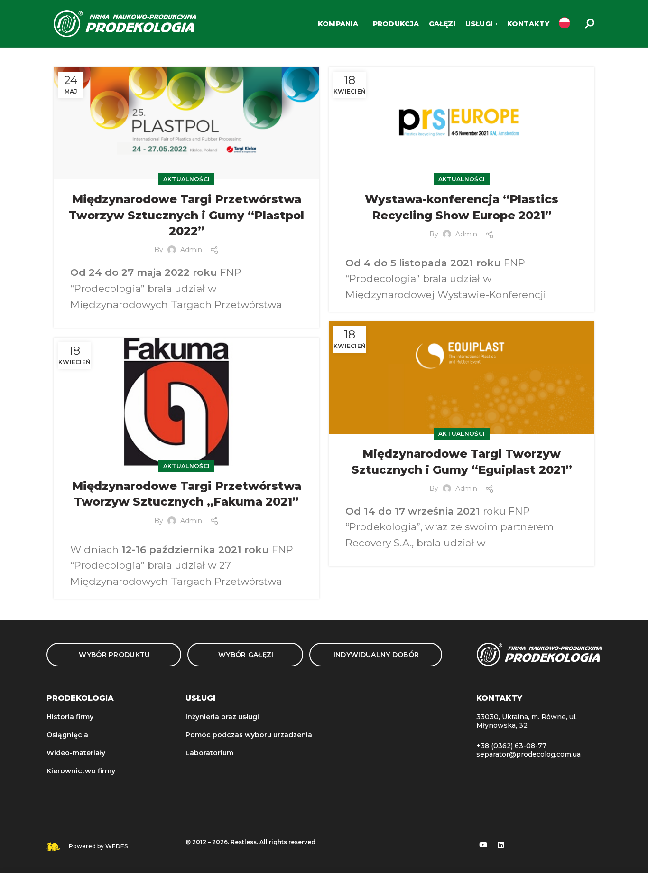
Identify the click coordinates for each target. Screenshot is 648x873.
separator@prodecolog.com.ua (528, 754)
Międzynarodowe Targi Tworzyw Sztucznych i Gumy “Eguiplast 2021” (462, 462)
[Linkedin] (501, 845)
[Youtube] (483, 845)
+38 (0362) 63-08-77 (511, 746)
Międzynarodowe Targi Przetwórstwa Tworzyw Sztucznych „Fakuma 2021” (186, 494)
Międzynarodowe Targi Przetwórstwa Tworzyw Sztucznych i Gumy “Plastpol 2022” (186, 215)
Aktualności (186, 179)
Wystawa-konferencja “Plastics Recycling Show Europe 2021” (461, 207)
